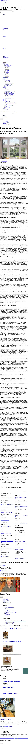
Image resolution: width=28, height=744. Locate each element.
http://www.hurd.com (5, 520)
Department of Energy (9, 622)
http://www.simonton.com (6, 556)
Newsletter (5, 5)
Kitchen (6, 37)
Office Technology (9, 47)
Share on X (5, 123)
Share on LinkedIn (6, 122)
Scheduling (7, 55)
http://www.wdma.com (19, 558)
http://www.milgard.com (6, 526)
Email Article (5, 121)
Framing (7, 19)
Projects (6, 15)
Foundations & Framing (10, 40)
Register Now (3, 673)
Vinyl (6, 613)
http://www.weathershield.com (21, 523)
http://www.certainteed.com (6, 498)
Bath (6, 39)
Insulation (7, 26)
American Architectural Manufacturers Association (15, 620)
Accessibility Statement (23, 738)
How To (4, 14)
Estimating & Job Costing (10, 50)
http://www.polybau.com (6, 533)
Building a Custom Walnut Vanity (12, 641)
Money (6, 54)
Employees (7, 49)
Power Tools (7, 30)
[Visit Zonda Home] (6, 741)
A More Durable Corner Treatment (12, 654)
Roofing (7, 21)
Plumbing (7, 23)
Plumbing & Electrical (9, 44)
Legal (6, 51)
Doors (6, 608)
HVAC (6, 25)
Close (2, 743)
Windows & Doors (9, 43)
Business (4, 48)
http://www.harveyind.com (6, 512)
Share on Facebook (7, 124)
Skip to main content (4, 0)
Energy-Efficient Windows (10, 612)
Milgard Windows (9, 623)
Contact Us (9, 738)
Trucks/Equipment (9, 33)
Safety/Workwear (8, 35)
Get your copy (3, 565)
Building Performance (9, 607)
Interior (6, 46)
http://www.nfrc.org (19, 549)
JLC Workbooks (8, 16)
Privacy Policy (15, 738)
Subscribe (5, 2)
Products (4, 36)
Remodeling (5, 28)
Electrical (7, 22)
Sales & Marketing (9, 53)
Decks (4, 56)
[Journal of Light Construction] (12, 9)
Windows (7, 615)
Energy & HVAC (8, 41)
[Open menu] (0, 12)
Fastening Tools (8, 34)
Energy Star (7, 611)
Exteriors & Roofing (9, 42)
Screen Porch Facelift (8, 687)
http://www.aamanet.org (19, 534)
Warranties (7, 614)
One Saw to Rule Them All (10, 693)
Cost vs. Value (6, 57)
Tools (4, 29)
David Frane (4, 161)
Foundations (7, 18)
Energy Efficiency (9, 610)
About (1, 738)
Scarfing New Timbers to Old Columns (13, 628)
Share (2, 119)
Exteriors (7, 20)
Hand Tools (7, 32)
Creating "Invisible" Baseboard (11, 681)
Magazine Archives (12, 112)
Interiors (7, 27)
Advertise (5, 738)
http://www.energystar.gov (20, 541)
